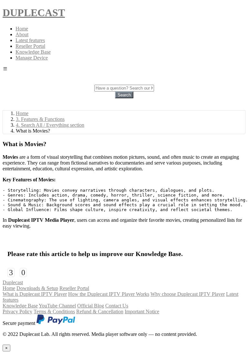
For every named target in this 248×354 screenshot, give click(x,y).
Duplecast (13, 282)
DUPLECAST (34, 12)
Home (22, 28)
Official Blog (90, 305)
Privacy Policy (17, 311)
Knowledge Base (33, 52)
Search (124, 94)
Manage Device (32, 57)
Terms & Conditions (54, 311)
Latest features (30, 40)
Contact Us (116, 305)
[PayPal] (55, 323)
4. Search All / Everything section (50, 125)
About (22, 34)
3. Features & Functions (40, 119)
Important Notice (142, 311)
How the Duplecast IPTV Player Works (108, 294)
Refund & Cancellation (99, 311)
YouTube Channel (57, 305)
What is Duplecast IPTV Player (35, 294)
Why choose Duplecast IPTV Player (187, 294)
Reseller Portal (30, 46)
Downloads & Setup (37, 288)
